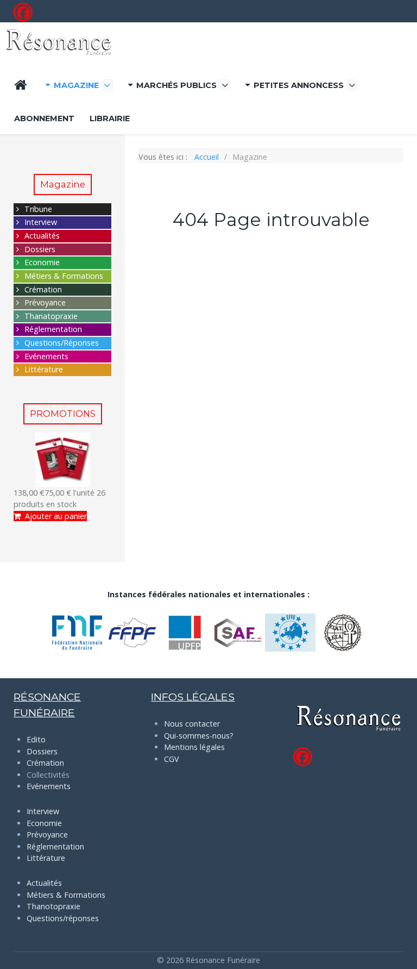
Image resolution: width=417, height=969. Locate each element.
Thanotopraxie (53, 906)
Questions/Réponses (61, 342)
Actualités (42, 235)
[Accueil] (22, 85)
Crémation (43, 289)
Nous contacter (192, 723)
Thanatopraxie (51, 316)
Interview (40, 222)
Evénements (46, 356)
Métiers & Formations (63, 276)
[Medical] (58, 42)
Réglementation (53, 329)
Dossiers (39, 249)
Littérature (43, 369)
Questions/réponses (63, 918)
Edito (36, 739)
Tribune (38, 209)
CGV (171, 759)
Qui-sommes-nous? (198, 735)
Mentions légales (194, 747)
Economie (42, 262)
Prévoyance (45, 302)
